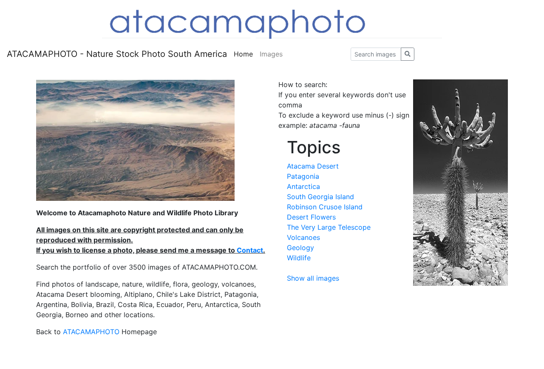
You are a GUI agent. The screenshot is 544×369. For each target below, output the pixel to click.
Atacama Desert (313, 166)
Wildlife (299, 258)
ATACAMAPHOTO (91, 331)
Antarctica (303, 186)
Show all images (313, 278)
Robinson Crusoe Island (325, 207)
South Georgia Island (320, 196)
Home (243, 54)
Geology (300, 247)
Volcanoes (303, 237)
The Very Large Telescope (329, 227)
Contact (250, 250)
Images (271, 54)
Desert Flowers (311, 217)
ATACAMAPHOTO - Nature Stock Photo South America (117, 54)
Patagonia (303, 176)
